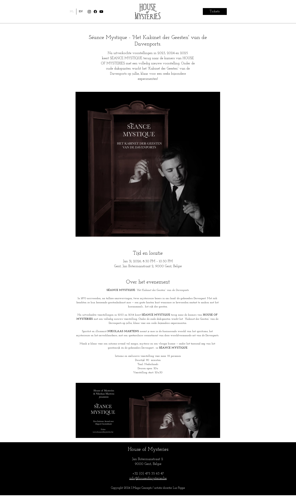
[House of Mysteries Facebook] (95, 11)
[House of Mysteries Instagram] (89, 11)
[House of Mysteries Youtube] (101, 11)
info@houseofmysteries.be (148, 478)
